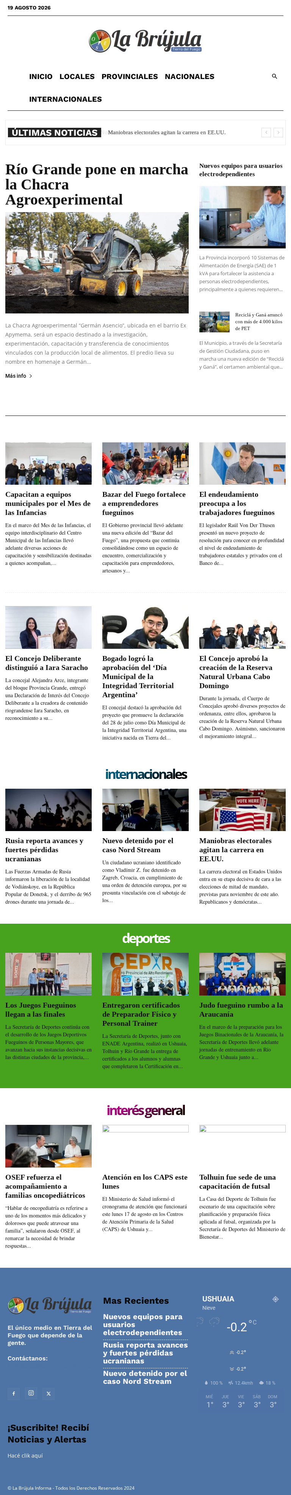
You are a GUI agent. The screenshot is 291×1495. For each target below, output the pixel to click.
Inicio (41, 76)
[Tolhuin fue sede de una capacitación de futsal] (242, 1146)
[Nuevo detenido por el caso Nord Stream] (145, 810)
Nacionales (189, 76)
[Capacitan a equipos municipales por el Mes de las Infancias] (48, 463)
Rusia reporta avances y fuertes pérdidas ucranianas (44, 849)
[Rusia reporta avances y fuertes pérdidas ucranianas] (48, 810)
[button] (274, 76)
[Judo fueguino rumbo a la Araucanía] (242, 974)
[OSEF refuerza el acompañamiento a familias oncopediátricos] (48, 1146)
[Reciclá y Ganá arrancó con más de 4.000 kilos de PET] (214, 322)
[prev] (266, 132)
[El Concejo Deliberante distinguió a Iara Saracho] (48, 627)
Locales (77, 76)
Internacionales (65, 99)
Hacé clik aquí (25, 1455)
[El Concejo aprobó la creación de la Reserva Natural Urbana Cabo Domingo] (242, 627)
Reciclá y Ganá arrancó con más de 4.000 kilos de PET (259, 321)
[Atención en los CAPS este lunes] (145, 1146)
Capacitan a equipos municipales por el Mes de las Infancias (48, 503)
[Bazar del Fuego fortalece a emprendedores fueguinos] (145, 463)
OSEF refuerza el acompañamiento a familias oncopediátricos (45, 1186)
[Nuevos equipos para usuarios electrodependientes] (242, 217)
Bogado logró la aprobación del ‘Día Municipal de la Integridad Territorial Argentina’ (138, 676)
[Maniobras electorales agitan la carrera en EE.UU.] (242, 810)
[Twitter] (48, 1394)
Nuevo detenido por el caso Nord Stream (145, 1377)
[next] (278, 132)
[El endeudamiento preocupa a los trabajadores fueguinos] (242, 463)
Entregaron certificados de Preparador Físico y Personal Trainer (141, 1014)
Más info (15, 376)
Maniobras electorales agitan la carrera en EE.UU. (166, 132)
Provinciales (130, 76)
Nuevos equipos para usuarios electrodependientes (143, 1325)
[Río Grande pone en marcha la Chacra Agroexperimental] (97, 262)
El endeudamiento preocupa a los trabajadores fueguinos (237, 503)
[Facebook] (14, 1394)
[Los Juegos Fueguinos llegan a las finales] (48, 974)
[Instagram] (31, 1393)
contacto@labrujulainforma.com (56, 1365)
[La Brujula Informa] (145, 40)
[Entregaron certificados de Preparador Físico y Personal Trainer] (145, 974)
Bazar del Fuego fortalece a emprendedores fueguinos (144, 503)
